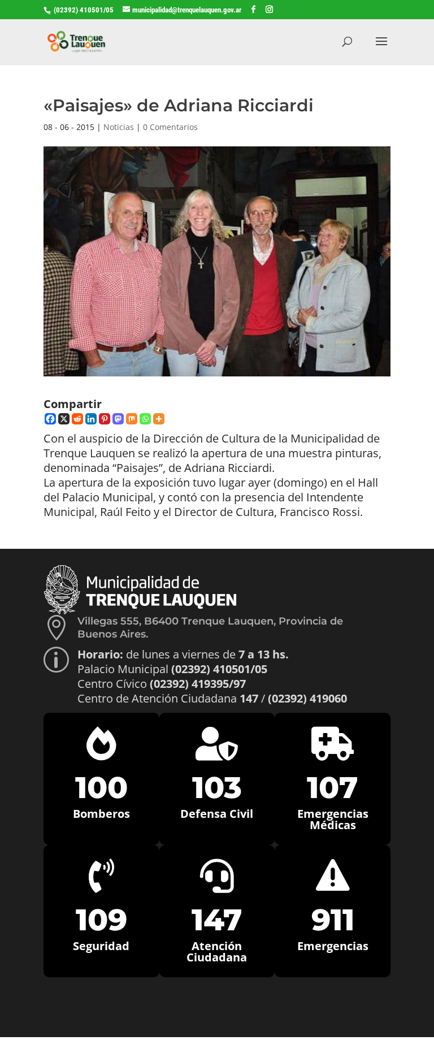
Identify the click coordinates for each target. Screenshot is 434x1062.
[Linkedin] (91, 418)
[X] (64, 418)
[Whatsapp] (145, 418)
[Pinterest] (104, 418)
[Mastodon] (118, 418)
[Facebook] (50, 418)
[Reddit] (77, 418)
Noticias (118, 127)
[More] (158, 418)
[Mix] (131, 418)
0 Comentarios (170, 127)
